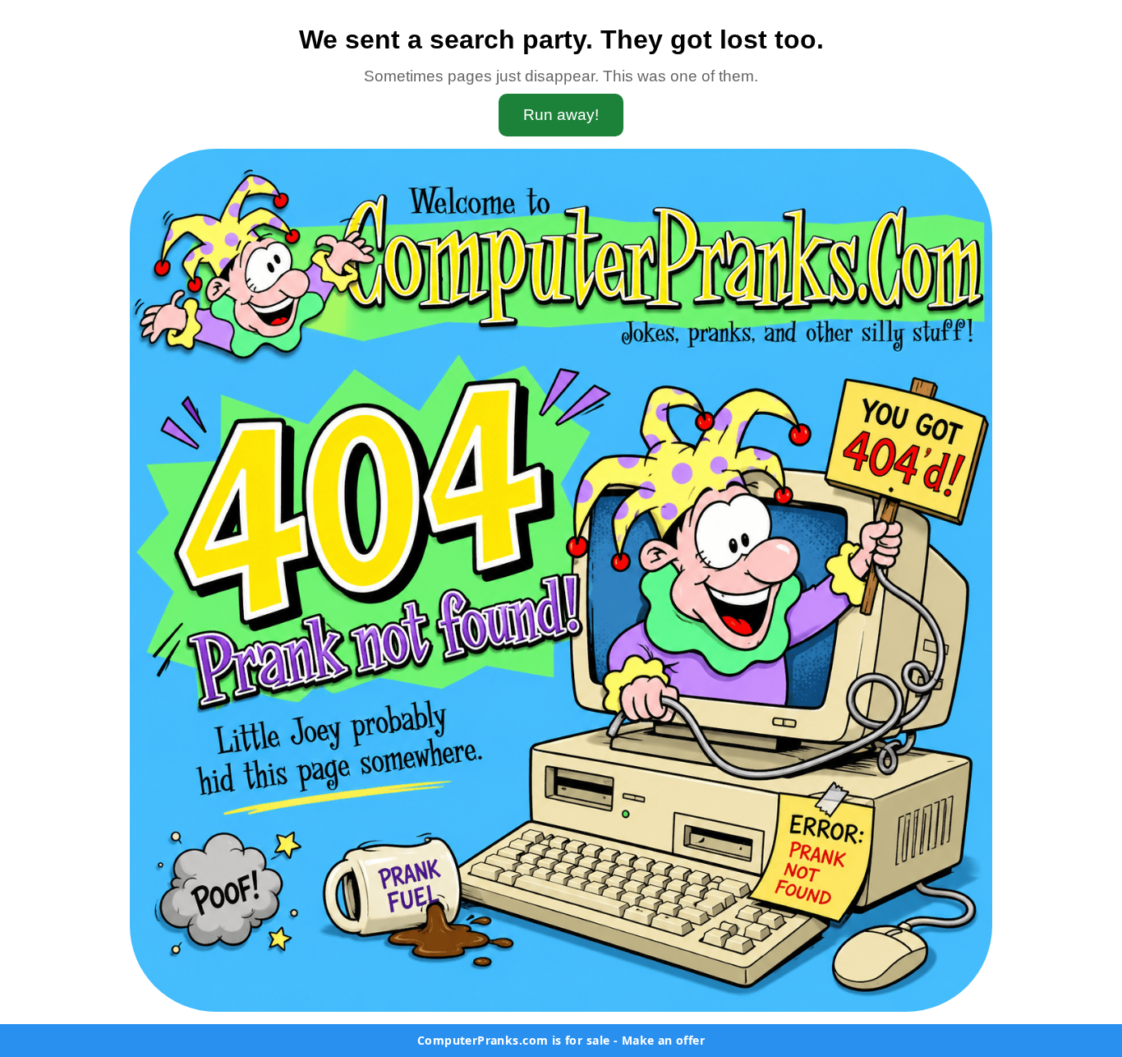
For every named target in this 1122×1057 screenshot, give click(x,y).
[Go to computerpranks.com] (561, 580)
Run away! (561, 114)
